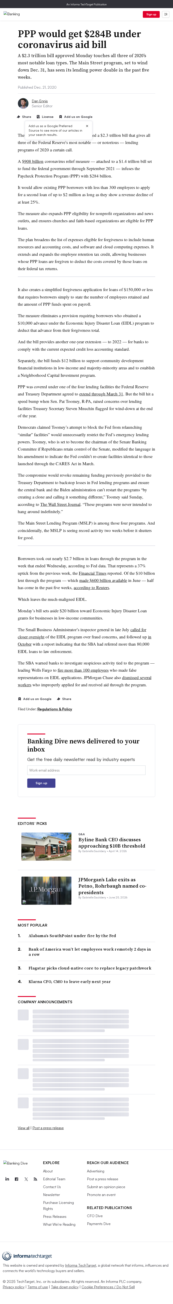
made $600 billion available (103, 580)
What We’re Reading (59, 1224)
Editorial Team (54, 1179)
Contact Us (52, 1187)
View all (24, 1128)
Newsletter (51, 1194)
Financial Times (92, 573)
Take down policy (65, 1287)
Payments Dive (99, 1223)
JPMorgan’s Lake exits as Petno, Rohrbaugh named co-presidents (112, 886)
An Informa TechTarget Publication (86, 4)
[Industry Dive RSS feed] (35, 1179)
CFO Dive (95, 1216)
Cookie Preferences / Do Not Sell (108, 1287)
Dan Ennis (40, 101)
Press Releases (54, 1216)
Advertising (95, 1171)
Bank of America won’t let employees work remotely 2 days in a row (90, 952)
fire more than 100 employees (83, 670)
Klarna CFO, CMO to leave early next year (70, 981)
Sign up (151, 14)
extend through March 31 (101, 394)
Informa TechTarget (80, 1265)
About (48, 1171)
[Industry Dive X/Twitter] (26, 1179)
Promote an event (101, 1194)
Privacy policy (14, 1287)
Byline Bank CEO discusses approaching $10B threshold (111, 842)
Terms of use (37, 1287)
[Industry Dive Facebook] (16, 1179)
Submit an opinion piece (106, 1187)
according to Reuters (91, 587)
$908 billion (32, 161)
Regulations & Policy (54, 709)
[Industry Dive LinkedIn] (7, 1179)
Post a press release (48, 1128)
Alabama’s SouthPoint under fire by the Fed (72, 935)
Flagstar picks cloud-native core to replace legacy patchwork (90, 968)
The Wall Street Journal (60, 504)
